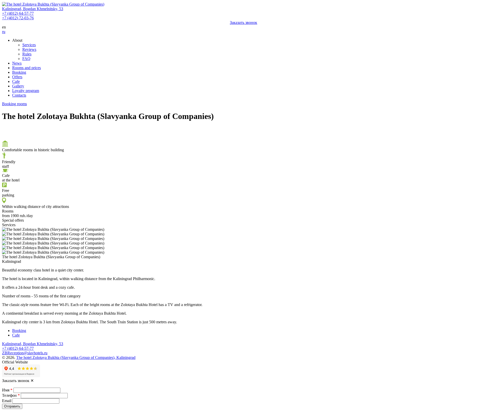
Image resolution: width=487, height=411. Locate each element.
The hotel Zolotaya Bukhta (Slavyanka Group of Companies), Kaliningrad (75, 357)
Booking (19, 72)
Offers (17, 77)
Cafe (16, 81)
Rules (26, 54)
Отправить (12, 406)
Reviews (29, 49)
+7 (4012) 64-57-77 (18, 13)
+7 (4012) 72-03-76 (18, 18)
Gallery (18, 86)
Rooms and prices (26, 68)
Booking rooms (14, 104)
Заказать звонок (243, 22)
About (17, 40)
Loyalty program (25, 90)
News (17, 63)
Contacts (19, 95)
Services (29, 45)
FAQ (26, 58)
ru (3, 31)
